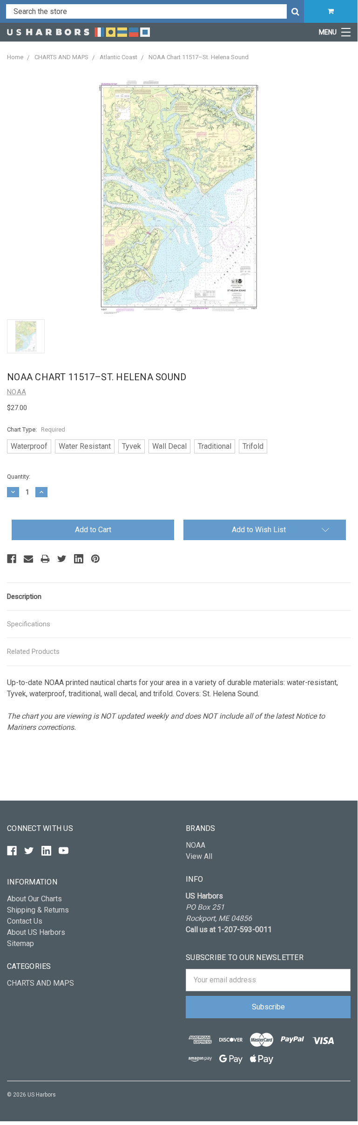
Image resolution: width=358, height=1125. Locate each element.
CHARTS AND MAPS (40, 983)
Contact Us (24, 921)
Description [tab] (24, 596)
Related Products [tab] (33, 651)
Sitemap (20, 943)
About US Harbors (36, 932)
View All (199, 856)
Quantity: (18, 476)
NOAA (195, 845)
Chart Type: (36, 429)
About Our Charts (34, 898)
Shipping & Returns (38, 909)
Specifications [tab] (28, 624)
